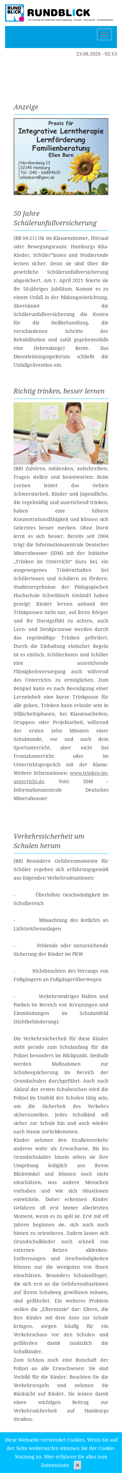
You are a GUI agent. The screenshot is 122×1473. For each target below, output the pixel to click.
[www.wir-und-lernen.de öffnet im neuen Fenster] (61, 156)
